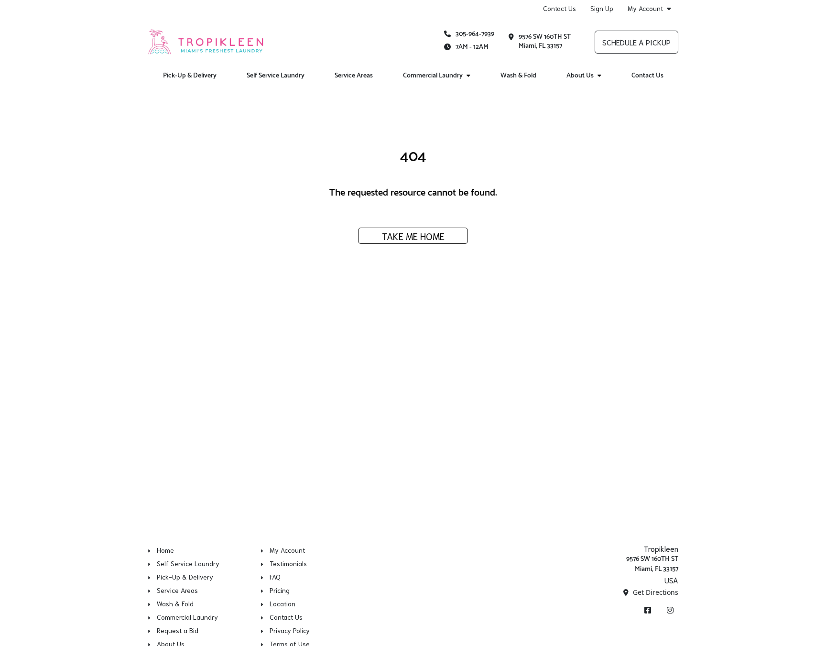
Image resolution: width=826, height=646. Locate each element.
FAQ (275, 576)
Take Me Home (413, 236)
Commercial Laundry (433, 75)
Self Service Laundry (275, 75)
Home (165, 550)
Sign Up (601, 8)
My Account (645, 8)
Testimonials (288, 563)
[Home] (206, 41)
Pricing (280, 590)
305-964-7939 (475, 34)
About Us (580, 75)
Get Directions (654, 592)
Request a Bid (177, 630)
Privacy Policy (290, 630)
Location (282, 603)
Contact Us (559, 8)
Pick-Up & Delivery (190, 75)
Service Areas (354, 75)
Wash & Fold (518, 75)
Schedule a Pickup (636, 42)
